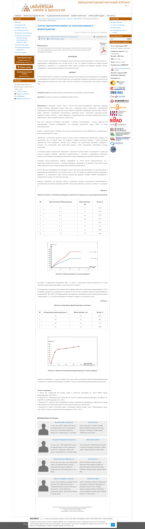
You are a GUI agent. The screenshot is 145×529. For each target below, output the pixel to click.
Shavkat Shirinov (93, 422)
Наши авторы (117, 27)
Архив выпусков (117, 22)
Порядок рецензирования (24, 33)
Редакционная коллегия (58, 16)
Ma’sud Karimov (93, 459)
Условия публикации (22, 45)
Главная (17, 16)
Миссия (18, 22)
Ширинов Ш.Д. (44, 37)
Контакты (111, 16)
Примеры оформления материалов (23, 49)
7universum (22, 94)
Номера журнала (78, 16)
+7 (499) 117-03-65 (21, 91)
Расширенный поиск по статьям (120, 31)
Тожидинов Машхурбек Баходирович (64, 440)
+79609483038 (20, 96)
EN (129, 5)
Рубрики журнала (21, 27)
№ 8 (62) (43, 39)
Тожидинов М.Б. (55, 37)
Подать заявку (25, 67)
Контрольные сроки (22, 30)
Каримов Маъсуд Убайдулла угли (64, 459)
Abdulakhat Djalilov (93, 479)
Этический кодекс (96, 16)
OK (113, 525)
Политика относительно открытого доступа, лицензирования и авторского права (23, 39)
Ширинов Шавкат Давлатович (64, 422)
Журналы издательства (33, 16)
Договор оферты (21, 52)
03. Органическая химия (56, 39)
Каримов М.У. (65, 37)
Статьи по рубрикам (119, 25)
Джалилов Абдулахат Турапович (64, 479)
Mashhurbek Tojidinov (93, 440)
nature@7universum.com (23, 98)
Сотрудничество (21, 25)
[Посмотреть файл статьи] (103, 50)
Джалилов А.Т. (74, 37)
